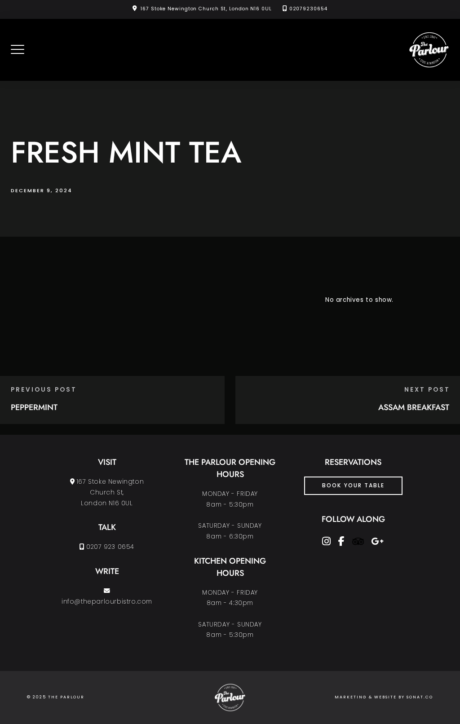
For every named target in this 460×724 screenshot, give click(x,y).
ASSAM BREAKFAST (413, 407)
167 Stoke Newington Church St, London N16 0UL (206, 8)
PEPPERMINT (34, 407)
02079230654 (308, 8)
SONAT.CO (420, 697)
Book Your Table (353, 485)
